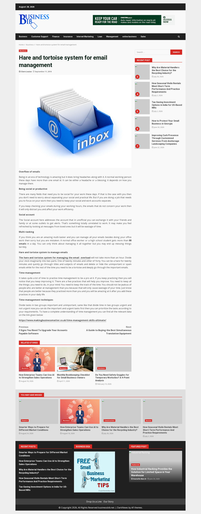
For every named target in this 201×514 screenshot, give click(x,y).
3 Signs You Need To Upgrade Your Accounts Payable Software (43, 330)
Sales (143, 36)
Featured (135, 465)
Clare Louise (26, 71)
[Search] (179, 36)
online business (129, 36)
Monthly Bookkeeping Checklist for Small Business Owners (75, 359)
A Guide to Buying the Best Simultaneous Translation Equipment (108, 330)
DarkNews (122, 507)
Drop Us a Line (94, 501)
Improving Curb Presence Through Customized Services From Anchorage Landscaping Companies (142, 141)
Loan (100, 36)
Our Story (108, 501)
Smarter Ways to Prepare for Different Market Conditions (38, 411)
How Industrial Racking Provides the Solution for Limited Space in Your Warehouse (151, 472)
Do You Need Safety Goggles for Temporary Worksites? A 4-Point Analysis (113, 359)
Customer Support (39, 36)
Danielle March (139, 479)
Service (148, 420)
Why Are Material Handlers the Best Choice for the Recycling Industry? (142, 72)
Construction (109, 420)
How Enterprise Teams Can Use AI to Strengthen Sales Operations (37, 359)
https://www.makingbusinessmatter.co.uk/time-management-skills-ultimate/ (62, 320)
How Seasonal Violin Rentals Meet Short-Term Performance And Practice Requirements (142, 89)
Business (23, 36)
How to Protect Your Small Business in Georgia (142, 124)
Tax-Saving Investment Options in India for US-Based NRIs (142, 106)
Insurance (67, 36)
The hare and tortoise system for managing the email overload (54, 257)
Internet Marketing (85, 36)
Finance (55, 36)
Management (112, 36)
